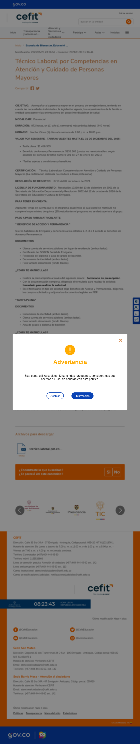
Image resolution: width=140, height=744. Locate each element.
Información (82, 395)
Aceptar (55, 395)
